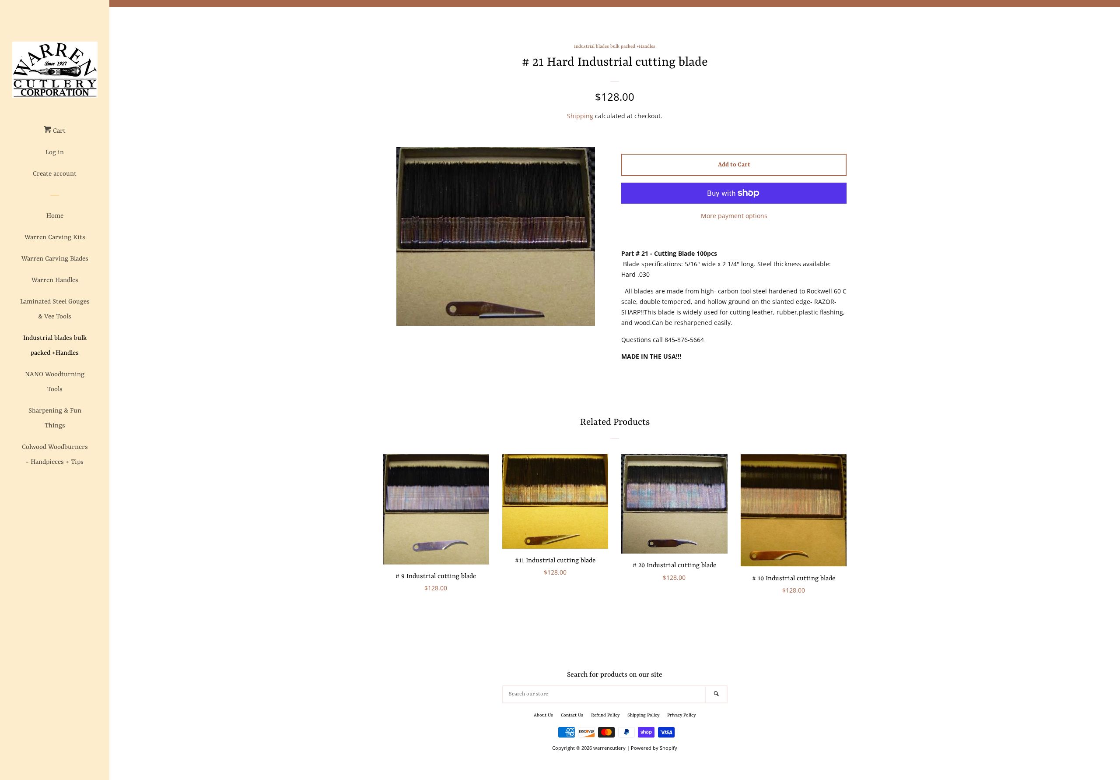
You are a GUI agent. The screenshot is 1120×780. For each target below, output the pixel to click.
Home (54, 216)
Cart (58, 131)
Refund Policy (605, 715)
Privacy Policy (681, 715)
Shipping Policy (643, 715)
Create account (55, 174)
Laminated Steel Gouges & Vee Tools (55, 309)
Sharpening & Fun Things (54, 418)
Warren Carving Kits (54, 237)
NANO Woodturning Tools (54, 382)
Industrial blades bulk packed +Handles (55, 346)
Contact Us (572, 715)
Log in (55, 152)
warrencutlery (609, 748)
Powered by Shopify (654, 748)
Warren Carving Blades (54, 259)
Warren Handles (55, 280)
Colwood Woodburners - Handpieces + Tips (55, 455)
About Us (543, 715)
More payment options (734, 216)
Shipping (580, 116)
